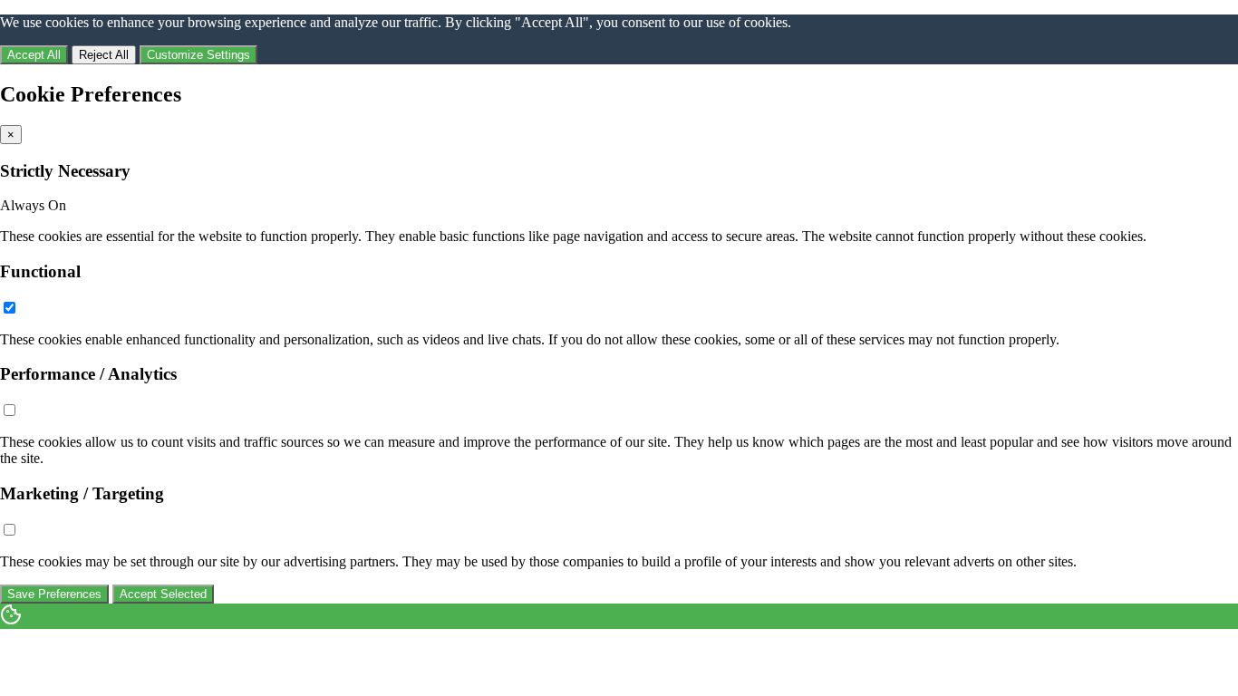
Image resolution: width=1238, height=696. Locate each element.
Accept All (34, 55)
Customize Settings (198, 55)
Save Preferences (54, 594)
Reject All (104, 55)
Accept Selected (163, 594)
